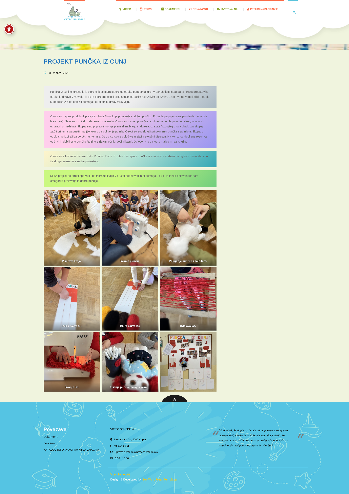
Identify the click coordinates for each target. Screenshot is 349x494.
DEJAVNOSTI (200, 9)
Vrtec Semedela (120, 474)
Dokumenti (51, 437)
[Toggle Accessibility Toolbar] (9, 29)
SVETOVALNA (229, 9)
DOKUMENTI (172, 9)
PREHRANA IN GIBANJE (264, 9)
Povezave (50, 443)
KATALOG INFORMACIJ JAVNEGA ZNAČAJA (71, 449)
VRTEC (127, 9)
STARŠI (148, 9)
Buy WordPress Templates (160, 479)
